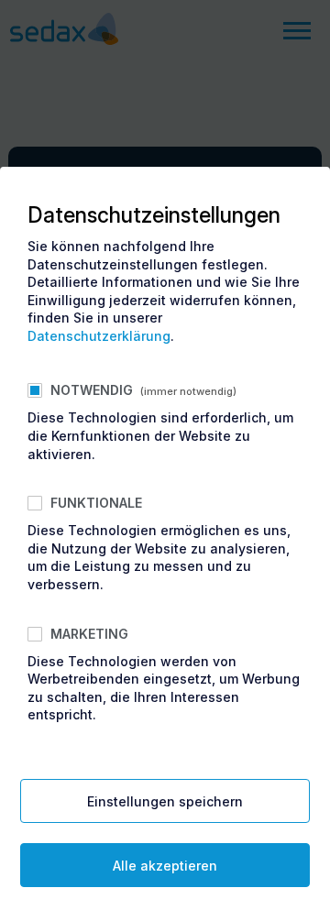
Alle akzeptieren (165, 865)
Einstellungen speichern (165, 801)
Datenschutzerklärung (99, 336)
